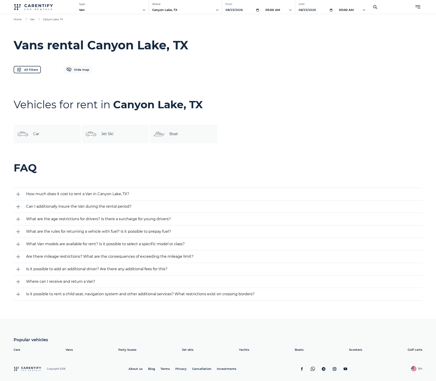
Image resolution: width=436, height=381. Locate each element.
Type (82, 4)
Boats (299, 349)
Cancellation (201, 369)
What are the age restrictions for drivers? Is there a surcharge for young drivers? (98, 219)
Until (302, 4)
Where (156, 4)
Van (82, 10)
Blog (151, 369)
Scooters (355, 349)
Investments (226, 369)
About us (136, 369)
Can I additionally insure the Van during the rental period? (78, 206)
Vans (69, 349)
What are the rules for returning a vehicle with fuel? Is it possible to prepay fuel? (98, 231)
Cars (17, 349)
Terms (165, 369)
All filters (31, 69)
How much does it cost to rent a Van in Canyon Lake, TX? (77, 194)
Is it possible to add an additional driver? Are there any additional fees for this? (96, 269)
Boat (173, 134)
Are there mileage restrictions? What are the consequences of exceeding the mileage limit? (109, 256)
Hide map (81, 69)
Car (36, 134)
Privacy (181, 369)
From (228, 4)
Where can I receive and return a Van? (60, 281)
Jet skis (187, 349)
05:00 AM (272, 10)
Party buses (127, 349)
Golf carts (415, 349)
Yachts (244, 349)
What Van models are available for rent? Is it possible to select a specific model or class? (105, 244)
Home (18, 19)
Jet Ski (107, 134)
